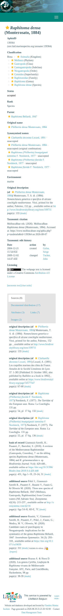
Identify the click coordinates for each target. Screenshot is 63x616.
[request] (13, 551)
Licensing (12, 265)
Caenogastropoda (22, 67)
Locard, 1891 (28, 137)
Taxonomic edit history (19, 240)
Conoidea (19, 74)
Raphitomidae (21, 78)
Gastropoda (20, 64)
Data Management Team (31, 612)
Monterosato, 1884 (29, 127)
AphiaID (11, 38)
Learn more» (56, 597)
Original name (15, 122)
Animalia (24, 57)
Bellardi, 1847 (24, 116)
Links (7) (35, 312)
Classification (14, 52)
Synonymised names (18, 133)
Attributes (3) (17, 312)
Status (10, 91)
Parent (10, 112)
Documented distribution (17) (25, 305)
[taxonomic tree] (14, 285)
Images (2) (16, 319)
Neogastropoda (21, 71)
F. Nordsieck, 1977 (30, 167)
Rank (10, 101)
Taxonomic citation (17, 219)
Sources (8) (16, 298)
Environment (14, 177)
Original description (18, 187)
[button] (7, 27)
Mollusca (18, 60)
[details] (23, 213)
